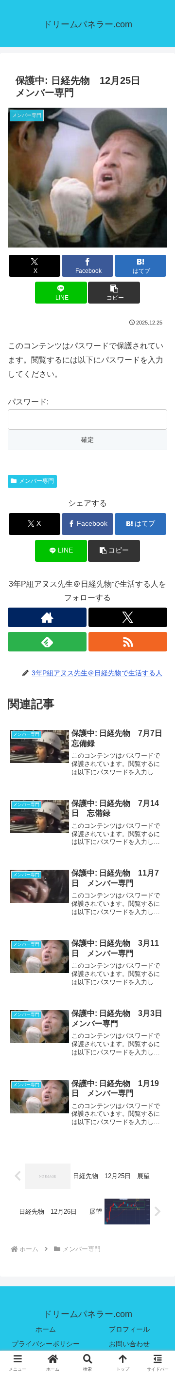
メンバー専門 (36, 480)
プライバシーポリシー (46, 1344)
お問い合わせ (129, 1344)
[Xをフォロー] (127, 617)
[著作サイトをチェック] (47, 617)
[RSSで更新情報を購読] (127, 641)
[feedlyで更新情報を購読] (47, 641)
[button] (114, 293)
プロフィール (129, 1329)
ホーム (45, 1329)
